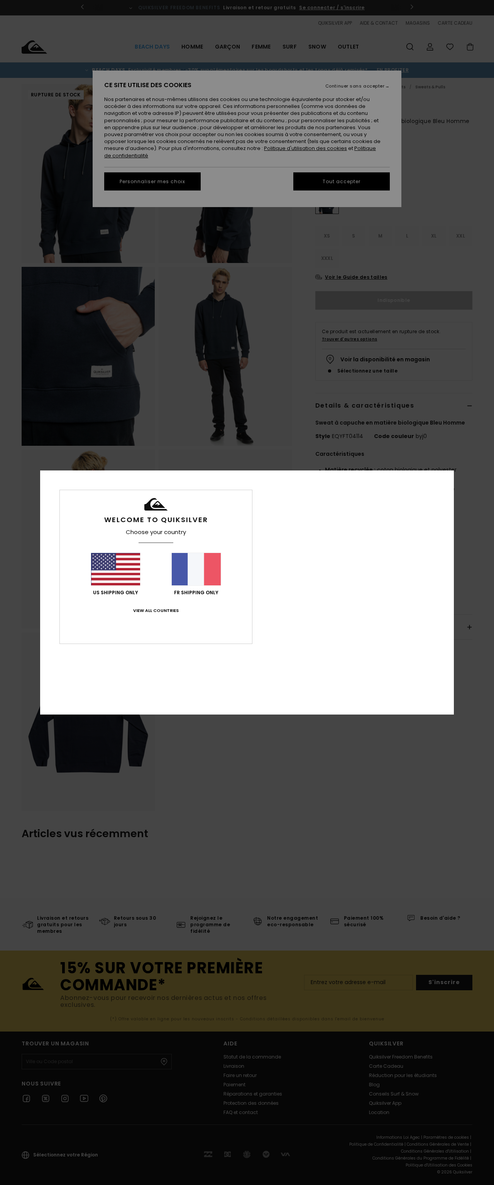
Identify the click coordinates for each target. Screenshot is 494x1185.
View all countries (156, 610)
